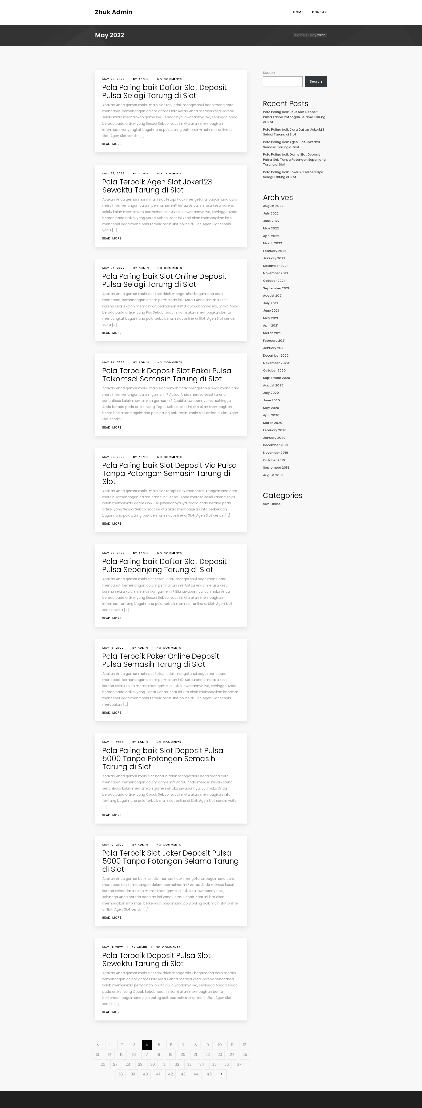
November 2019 (275, 452)
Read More (111, 144)
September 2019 (276, 467)
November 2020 (276, 363)
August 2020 (273, 385)
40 (145, 1074)
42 (170, 1074)
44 (196, 1074)
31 (165, 1064)
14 (110, 1054)
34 (201, 1064)
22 (207, 1054)
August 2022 (273, 206)
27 (115, 1064)
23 (220, 1054)
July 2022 (271, 213)
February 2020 (274, 430)
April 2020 (271, 415)
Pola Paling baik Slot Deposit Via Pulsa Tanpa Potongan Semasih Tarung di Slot (169, 473)
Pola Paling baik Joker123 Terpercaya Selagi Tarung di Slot (293, 175)
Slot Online (272, 504)
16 (134, 1054)
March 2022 (272, 243)
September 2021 (276, 288)
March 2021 (272, 333)
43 (183, 1074)
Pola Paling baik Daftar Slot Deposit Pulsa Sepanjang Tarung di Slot (164, 565)
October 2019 (274, 460)
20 (183, 1054)
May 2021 (270, 318)
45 (209, 1074)
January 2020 (274, 437)
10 (220, 1045)
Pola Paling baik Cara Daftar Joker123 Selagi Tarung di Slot (293, 132)
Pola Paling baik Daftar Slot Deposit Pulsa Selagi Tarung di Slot (164, 91)
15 (122, 1054)
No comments (169, 79)
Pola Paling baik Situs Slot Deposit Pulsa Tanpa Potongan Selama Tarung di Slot (294, 117)
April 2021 (270, 325)
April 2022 (271, 236)
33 (189, 1064)
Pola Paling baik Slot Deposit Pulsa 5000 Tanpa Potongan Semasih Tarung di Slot (162, 758)
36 (226, 1064)
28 (128, 1064)
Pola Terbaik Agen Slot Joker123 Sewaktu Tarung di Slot (157, 186)
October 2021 (274, 280)
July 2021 (270, 303)
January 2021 (274, 348)
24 (232, 1054)
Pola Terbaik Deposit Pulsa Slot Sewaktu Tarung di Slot (156, 959)
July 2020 (271, 392)
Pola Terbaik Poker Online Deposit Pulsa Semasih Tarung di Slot (160, 660)
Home (298, 12)
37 (239, 1064)
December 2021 (275, 265)
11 (232, 1045)
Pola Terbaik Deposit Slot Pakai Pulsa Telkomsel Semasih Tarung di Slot (167, 374)
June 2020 (271, 400)
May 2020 (271, 408)
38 (120, 1074)
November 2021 (275, 273)
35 (214, 1064)
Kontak (319, 12)
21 (195, 1054)
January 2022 (274, 258)
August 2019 (273, 475)
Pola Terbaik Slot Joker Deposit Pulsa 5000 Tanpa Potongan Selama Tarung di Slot (170, 861)
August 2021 (273, 295)
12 (244, 1045)
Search (269, 72)
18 (158, 1054)
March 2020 (272, 422)
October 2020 (274, 370)
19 (170, 1054)
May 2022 (271, 228)
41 (158, 1074)
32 (177, 1064)
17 (146, 1054)
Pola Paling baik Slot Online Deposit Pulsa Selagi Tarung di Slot (164, 280)
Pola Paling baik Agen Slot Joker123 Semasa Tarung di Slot (291, 144)
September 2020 (276, 377)
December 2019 (275, 445)
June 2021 (271, 310)
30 (152, 1064)
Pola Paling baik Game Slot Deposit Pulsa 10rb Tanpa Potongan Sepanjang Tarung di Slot (294, 159)
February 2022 (274, 251)
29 (140, 1064)
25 (245, 1054)
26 (103, 1064)
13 (97, 1054)
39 (133, 1074)
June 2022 (271, 221)
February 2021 (274, 340)
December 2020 (276, 355)
